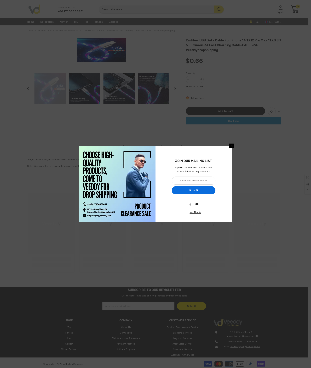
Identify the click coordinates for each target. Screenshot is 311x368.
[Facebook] (190, 204)
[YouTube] (197, 204)
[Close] (231, 146)
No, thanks (195, 212)
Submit (193, 190)
